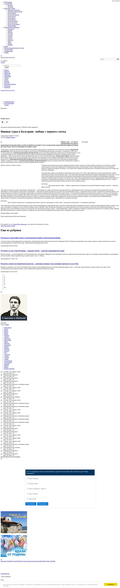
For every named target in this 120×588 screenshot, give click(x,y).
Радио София (12, 13)
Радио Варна (11, 18)
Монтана (7, 343)
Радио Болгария (9, 103)
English (10, 30)
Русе (5, 353)
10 (5, 287)
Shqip (9, 41)
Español (10, 37)
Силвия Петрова (9, 101)
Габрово (6, 335)
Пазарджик (7, 345)
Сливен (6, 356)
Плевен (6, 348)
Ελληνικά (10, 40)
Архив (3, 62)
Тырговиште (8, 362)
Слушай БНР (8, 3)
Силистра (7, 354)
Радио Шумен (12, 26)
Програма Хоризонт (14, 10)
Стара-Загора (8, 361)
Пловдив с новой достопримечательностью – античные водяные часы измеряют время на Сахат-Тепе (39, 264)
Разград (6, 351)
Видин (6, 332)
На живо (10, 5)
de (3, 57)
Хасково (6, 364)
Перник (6, 346)
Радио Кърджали (13, 21)
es (7, 57)
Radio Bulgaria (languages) (11, 27)
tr (12, 57)
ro (14, 57)
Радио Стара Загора (14, 24)
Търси (6, 67)
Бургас (6, 329)
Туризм (6, 105)
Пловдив (7, 349)
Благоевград (8, 327)
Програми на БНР (9, 8)
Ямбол (6, 367)
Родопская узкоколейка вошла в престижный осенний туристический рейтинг (31, 238)
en (1, 57)
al (11, 57)
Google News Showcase (20, 224)
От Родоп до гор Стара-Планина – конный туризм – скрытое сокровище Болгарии (32, 251)
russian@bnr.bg (5, 573)
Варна (6, 331)
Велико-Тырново (9, 368)
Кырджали (7, 338)
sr (8, 57)
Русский (10, 33)
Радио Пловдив (12, 22)
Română (10, 45)
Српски (10, 38)
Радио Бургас (12, 16)
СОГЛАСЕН (110, 584)
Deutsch (10, 32)
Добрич (6, 337)
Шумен (6, 365)
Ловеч (6, 342)
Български (11, 29)
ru (4, 57)
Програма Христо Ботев (15, 11)
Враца (6, 334)
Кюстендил (7, 340)
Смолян (6, 357)
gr (10, 57)
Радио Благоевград (13, 15)
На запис (10, 7)
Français (10, 35)
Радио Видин (12, 19)
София (6, 359)
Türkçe (10, 43)
